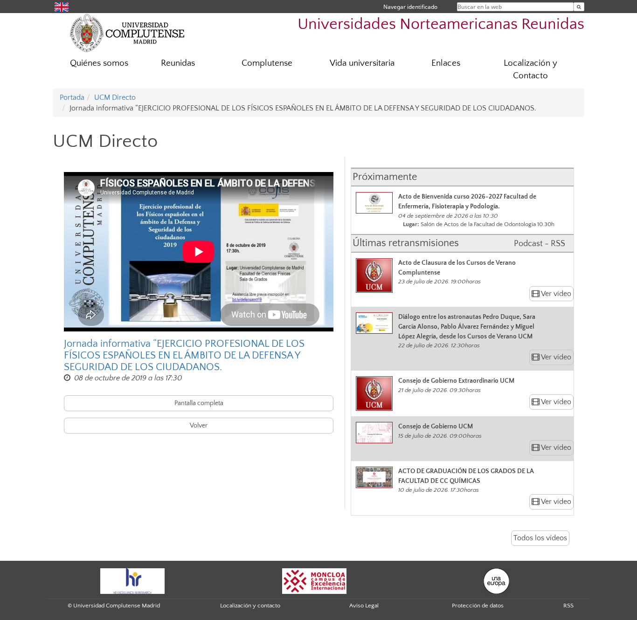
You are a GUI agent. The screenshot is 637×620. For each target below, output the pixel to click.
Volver (199, 425)
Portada (72, 97)
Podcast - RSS (539, 243)
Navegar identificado (410, 7)
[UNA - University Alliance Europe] (496, 580)
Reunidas (178, 63)
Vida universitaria (362, 63)
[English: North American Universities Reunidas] (62, 6)
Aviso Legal (364, 605)
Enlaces (445, 63)
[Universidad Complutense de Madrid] (127, 32)
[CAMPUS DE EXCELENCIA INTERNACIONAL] (314, 580)
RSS (568, 605)
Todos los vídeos (540, 538)
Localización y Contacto (530, 69)
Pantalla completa (198, 403)
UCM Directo (115, 97)
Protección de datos (478, 605)
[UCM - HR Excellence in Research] (132, 580)
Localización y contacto (250, 605)
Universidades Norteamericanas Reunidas (441, 24)
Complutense (267, 63)
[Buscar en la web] (579, 6)
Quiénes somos (99, 63)
